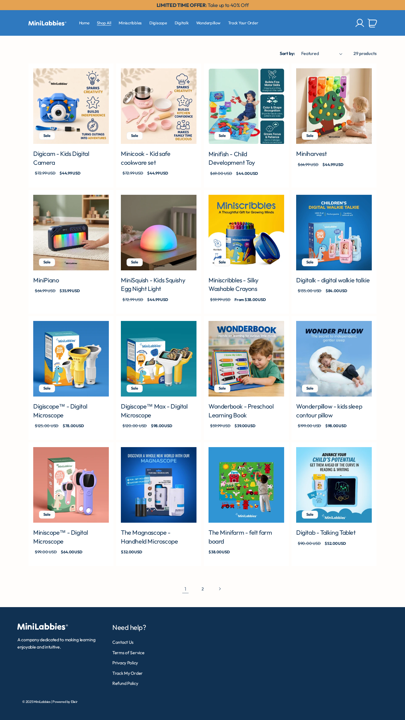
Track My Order (127, 673)
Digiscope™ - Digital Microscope (60, 410)
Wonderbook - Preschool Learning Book (241, 410)
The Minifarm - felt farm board (240, 536)
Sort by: (287, 53)
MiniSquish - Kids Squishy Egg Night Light (153, 284)
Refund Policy (125, 683)
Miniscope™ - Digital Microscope (60, 536)
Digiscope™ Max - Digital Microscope (154, 410)
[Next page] (220, 589)
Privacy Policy (125, 663)
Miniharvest (311, 153)
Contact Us (123, 642)
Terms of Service (128, 652)
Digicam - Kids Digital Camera (61, 158)
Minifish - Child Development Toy (232, 158)
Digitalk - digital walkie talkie (333, 280)
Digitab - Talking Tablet (326, 532)
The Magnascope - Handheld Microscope (149, 536)
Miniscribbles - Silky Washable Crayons (234, 284)
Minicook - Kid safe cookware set (146, 158)
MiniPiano (46, 280)
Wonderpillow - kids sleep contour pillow (329, 410)
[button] (372, 23)
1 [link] (185, 589)
